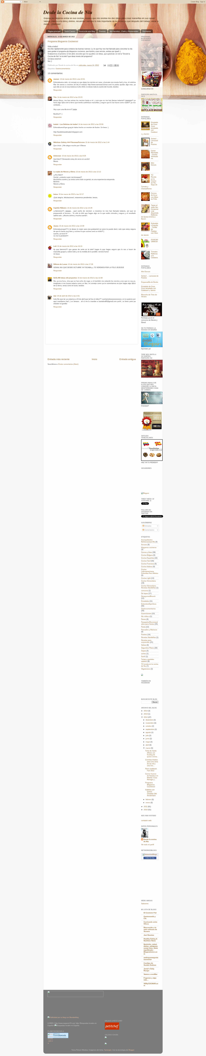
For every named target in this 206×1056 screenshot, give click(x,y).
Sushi (143, 656)
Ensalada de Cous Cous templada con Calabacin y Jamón (148, 288)
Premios (102, 31)
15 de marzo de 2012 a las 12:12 (88, 172)
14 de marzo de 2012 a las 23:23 (69, 97)
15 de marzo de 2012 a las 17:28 (80, 264)
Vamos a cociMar (150, 974)
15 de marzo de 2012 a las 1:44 (97, 142)
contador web (146, 820)
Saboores (144, 904)
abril (147, 745)
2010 (146, 810)
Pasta (143, 627)
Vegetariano (145, 669)
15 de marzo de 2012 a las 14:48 (71, 226)
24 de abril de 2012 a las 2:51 (68, 296)
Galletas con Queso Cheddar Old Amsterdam (151, 792)
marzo (148, 748)
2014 (146, 711)
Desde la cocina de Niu (150, 840)
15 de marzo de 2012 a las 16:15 (69, 246)
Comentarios (149, 530)
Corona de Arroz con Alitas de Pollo (154, 196)
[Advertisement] (92, 351)
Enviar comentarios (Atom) (68, 364)
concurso (144, 591)
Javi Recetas (149, 935)
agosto (148, 732)
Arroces (144, 545)
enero (148, 803)
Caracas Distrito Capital (59, 1036)
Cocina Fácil (145, 561)
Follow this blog (149, 858)
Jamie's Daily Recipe (149, 970)
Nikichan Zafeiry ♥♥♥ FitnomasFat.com (69, 142)
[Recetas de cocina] (112, 1029)
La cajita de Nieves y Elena (64, 172)
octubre (149, 726)
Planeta (59, 1035)
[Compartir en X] (113, 65)
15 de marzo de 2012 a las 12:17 (71, 194)
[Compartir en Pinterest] (118, 65)
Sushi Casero (69, 31)
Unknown (57, 156)
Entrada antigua (127, 359)
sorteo (143, 654)
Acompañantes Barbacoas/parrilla (148, 541)
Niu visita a (145, 616)
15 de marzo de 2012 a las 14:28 (79, 208)
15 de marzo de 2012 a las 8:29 (74, 156)
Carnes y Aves (146, 552)
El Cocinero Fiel (150, 913)
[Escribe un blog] (111, 65)
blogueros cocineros (148, 547)
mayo (148, 742)
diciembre (150, 720)
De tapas (144, 593)
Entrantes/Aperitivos (148, 604)
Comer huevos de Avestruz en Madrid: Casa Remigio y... (151, 777)
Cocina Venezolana (148, 581)
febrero (149, 799)
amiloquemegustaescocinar (151, 958)
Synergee (107, 1050)
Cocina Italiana (146, 567)
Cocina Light (146, 578)
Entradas (147, 526)
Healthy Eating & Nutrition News (150, 940)
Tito (55, 97)
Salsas (143, 645)
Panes (143, 619)
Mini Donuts (153, 164)
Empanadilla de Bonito (149, 282)
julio (147, 735)
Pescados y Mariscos (149, 630)
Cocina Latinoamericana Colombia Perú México (149, 571)
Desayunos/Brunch (148, 596)
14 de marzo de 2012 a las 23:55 (90, 124)
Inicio (94, 359)
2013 (146, 714)
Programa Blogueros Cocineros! (63, 41)
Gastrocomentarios (63, 68)
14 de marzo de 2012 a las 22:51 (72, 79)
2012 (146, 717)
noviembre (150, 723)
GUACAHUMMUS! (154, 240)
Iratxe (55, 194)
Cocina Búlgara (147, 555)
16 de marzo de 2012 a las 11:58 (90, 278)
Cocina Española (147, 558)
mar (54, 296)
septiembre (150, 729)
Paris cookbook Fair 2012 (151, 770)
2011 (146, 806)
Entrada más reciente (59, 359)
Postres (144, 634)
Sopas (143, 651)
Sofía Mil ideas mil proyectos (65, 278)
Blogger (131, 1050)
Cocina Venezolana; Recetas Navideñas (148, 587)
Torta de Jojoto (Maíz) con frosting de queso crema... (151, 754)
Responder (57, 90)
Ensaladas (145, 601)
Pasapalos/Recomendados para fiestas (149, 623)
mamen (56, 79)
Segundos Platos (147, 648)
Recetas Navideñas (148, 637)
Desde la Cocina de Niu (67, 12)
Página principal (54, 31)
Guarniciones (146, 613)
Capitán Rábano (60, 208)
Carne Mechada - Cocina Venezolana (154, 154)
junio (148, 739)
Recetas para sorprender (146, 641)
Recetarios (146, 31)
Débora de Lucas (60, 264)
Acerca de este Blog (87, 31)
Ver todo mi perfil (147, 845)
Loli (55, 246)
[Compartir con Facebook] (115, 65)
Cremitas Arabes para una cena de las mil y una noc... (151, 763)
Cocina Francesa (147, 564)
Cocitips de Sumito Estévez (150, 964)
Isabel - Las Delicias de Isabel (65, 124)
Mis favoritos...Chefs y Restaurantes (124, 31)
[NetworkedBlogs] (150, 854)
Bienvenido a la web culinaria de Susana (150, 929)
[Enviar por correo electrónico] (109, 65)
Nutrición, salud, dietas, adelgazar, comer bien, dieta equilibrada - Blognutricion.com (151, 949)
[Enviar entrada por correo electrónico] (104, 65)
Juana (55, 226)
